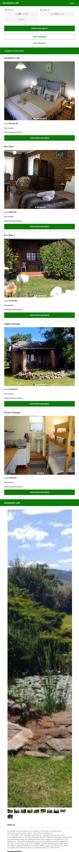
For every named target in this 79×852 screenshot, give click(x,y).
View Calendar (39, 37)
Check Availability (39, 28)
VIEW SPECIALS (39, 43)
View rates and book (39, 138)
